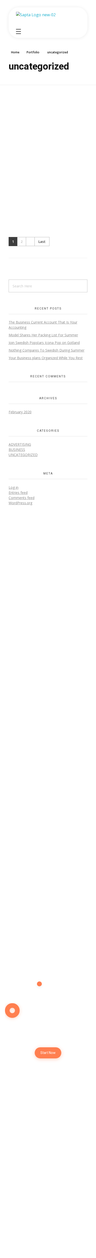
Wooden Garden (24, 164)
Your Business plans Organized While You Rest (46, 357)
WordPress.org (20, 503)
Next (30, 241)
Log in (13, 487)
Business (17, 449)
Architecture (18, 172)
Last (42, 241)
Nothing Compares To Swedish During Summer (46, 350)
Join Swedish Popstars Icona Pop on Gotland (44, 342)
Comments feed (21, 497)
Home (15, 52)
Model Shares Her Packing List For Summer (43, 335)
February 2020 (20, 412)
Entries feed (18, 492)
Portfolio (33, 52)
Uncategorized (23, 454)
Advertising (20, 444)
